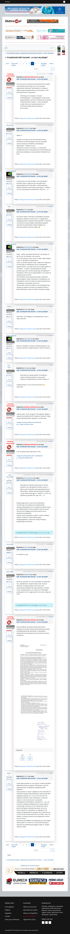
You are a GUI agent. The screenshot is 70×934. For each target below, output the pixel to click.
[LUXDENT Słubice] (63, 48)
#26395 (51, 74)
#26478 (51, 617)
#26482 (51, 773)
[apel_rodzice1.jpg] (34, 665)
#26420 (51, 365)
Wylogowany (10, 83)
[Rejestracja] (58, 2)
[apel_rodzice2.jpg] (34, 716)
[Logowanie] (55, 2)
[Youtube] (50, 922)
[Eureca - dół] (35, 881)
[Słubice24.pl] (13, 21)
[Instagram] (46, 922)
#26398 (51, 171)
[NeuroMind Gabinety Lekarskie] (19, 37)
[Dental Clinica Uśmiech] (59, 53)
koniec (52, 63)
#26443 (51, 404)
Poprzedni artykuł (14, 64)
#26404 (51, 206)
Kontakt (7, 2)
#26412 (51, 306)
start (7, 63)
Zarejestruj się (30, 118)
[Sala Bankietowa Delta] (35, 870)
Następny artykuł (44, 64)
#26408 (51, 244)
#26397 (51, 125)
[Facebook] (43, 922)
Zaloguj (21, 118)
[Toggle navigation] (6, 47)
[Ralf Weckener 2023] (63, 52)
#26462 (51, 571)
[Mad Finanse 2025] (19, 31)
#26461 (51, 544)
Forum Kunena (34, 865)
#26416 (51, 335)
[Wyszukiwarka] (61, 2)
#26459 (51, 475)
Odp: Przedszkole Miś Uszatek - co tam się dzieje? (32, 79)
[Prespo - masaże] (50, 31)
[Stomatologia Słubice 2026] (43, 21)
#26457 (51, 441)
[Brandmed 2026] (35, 10)
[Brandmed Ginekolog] (50, 37)
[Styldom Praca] (59, 48)
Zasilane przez (25, 865)
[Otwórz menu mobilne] (64, 2)
